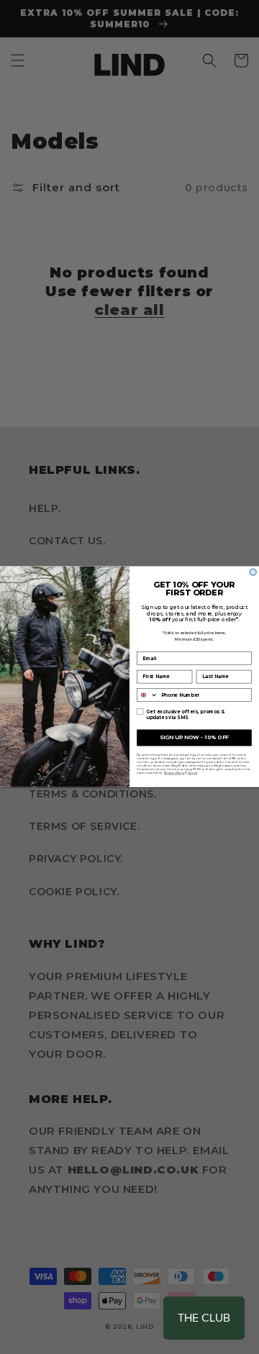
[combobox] (147, 695)
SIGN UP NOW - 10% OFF (194, 738)
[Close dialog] (253, 572)
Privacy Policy (174, 772)
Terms (192, 772)
